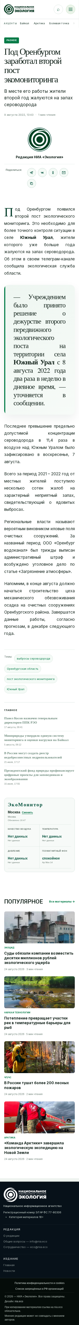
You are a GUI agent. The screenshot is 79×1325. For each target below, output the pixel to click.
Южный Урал (15, 689)
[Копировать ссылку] (31, 183)
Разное (12, 40)
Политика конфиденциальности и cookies (39, 1283)
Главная (9, 1265)
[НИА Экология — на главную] (19, 9)
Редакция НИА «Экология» (39, 157)
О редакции (11, 1235)
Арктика (39, 23)
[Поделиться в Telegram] (31, 172)
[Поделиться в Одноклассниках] (53, 172)
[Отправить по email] (63, 172)
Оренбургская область (22, 668)
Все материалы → (62, 901)
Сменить (27, 812)
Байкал (24, 23)
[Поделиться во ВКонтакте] (42, 172)
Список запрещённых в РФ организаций (39, 1288)
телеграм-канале (58, 259)
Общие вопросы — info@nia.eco (25, 1241)
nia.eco (19, 1301)
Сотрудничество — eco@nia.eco (25, 1247)
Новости (9, 1270)
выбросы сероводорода (33, 658)
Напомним (14, 583)
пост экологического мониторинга (31, 679)
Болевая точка (59, 23)
